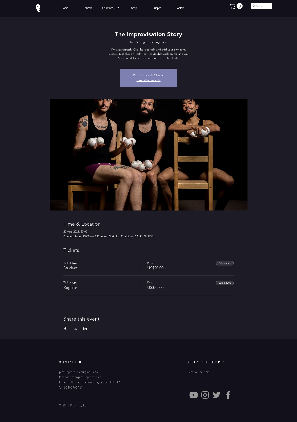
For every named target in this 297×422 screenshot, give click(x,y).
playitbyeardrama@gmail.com (79, 372)
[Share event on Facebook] (65, 328)
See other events (149, 80)
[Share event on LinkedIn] (85, 328)
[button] (236, 6)
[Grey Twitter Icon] (217, 395)
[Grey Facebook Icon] (228, 395)
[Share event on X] (75, 328)
